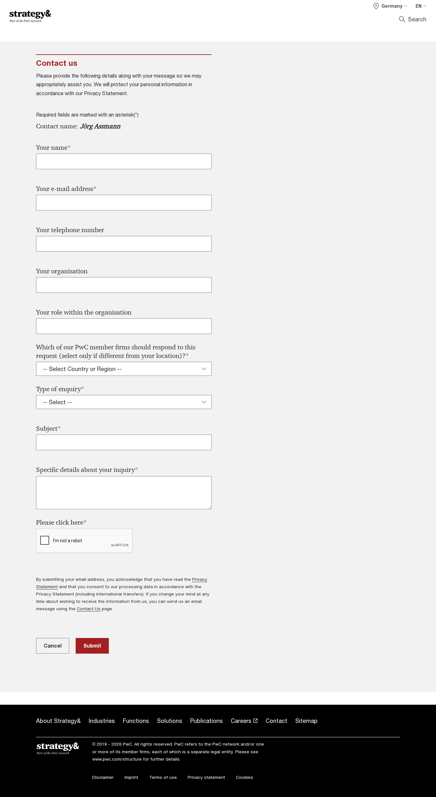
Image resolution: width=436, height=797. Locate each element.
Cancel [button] (53, 645)
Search (417, 19)
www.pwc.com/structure (117, 759)
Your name (53, 147)
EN (419, 6)
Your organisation (61, 271)
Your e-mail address (66, 189)
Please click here (61, 522)
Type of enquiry (60, 389)
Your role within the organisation (84, 312)
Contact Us (89, 608)
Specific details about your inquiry (87, 470)
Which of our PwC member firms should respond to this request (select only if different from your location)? (115, 351)
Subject (48, 428)
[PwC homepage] (30, 16)
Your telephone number (70, 230)
